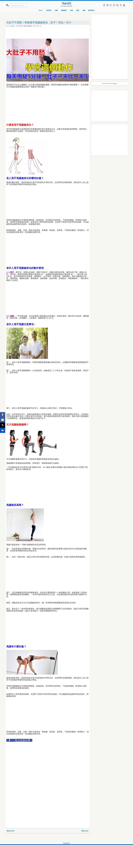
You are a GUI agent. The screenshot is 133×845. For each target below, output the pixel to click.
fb (104, 5)
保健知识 (12, 26)
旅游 (77, 10)
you (124, 5)
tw (107, 5)
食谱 (84, 10)
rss (120, 5)
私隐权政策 (66, 843)
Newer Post (10, 831)
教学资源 (91, 10)
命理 (71, 10)
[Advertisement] (44, 33)
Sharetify (66, 3)
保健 (56, 10)
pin (114, 5)
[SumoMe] (2, 430)
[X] (2, 425)
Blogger (115, 83)
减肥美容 (64, 10)
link (117, 5)
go (110, 5)
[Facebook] (2, 414)
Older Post (84, 831)
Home (40, 10)
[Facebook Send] (2, 419)
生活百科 (48, 10)
